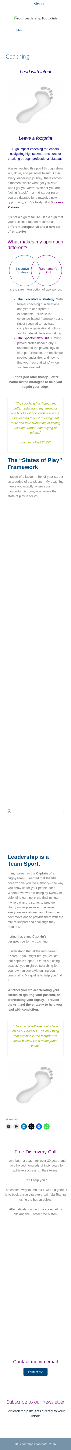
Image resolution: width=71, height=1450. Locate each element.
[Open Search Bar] (56, 30)
